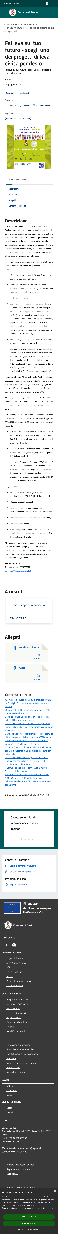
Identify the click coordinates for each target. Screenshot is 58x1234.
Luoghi (9, 1107)
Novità (16, 24)
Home (6, 24)
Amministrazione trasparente (20, 1187)
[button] (29, 1229)
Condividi (10, 93)
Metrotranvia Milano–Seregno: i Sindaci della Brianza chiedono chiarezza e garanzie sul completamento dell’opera (26, 761)
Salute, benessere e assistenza (21, 1063)
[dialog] (29, 1211)
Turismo (10, 1026)
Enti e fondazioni (14, 972)
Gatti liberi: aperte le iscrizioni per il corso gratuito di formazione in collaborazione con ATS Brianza (29, 735)
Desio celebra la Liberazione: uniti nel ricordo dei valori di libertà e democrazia (28, 718)
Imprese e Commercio (16, 1013)
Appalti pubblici (13, 1017)
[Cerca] (52, 12)
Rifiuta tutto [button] (29, 1223)
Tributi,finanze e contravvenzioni (22, 1054)
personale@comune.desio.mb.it (18, 571)
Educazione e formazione (18, 1045)
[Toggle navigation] (5, 12)
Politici (9, 976)
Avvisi (9, 1095)
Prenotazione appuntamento (20, 1164)
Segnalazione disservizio (18, 1169)
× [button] (55, 1191)
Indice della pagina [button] (17, 179)
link (3, 1211)
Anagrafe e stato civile (17, 999)
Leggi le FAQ (12, 1173)
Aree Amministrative (16, 963)
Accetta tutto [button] (29, 1217)
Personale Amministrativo (18, 981)
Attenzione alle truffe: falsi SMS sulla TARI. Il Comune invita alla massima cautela (26, 742)
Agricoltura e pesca (15, 1072)
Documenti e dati (14, 985)
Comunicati (28, 24)
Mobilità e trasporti (15, 1031)
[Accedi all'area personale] (47, 3)
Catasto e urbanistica (16, 1022)
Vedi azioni (24, 93)
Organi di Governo (15, 958)
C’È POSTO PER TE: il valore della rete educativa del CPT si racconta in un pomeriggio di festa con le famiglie (28, 751)
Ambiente (11, 1058)
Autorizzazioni (13, 1067)
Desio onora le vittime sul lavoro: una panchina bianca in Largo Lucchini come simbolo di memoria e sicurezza (29, 727)
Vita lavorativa (13, 1008)
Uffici (8, 967)
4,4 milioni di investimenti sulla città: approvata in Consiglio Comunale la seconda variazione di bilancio (28, 703)
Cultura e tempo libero (17, 1004)
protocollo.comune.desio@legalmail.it (24, 1148)
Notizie (9, 1086)
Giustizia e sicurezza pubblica (20, 1049)
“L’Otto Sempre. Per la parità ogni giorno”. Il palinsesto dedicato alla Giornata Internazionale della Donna (28, 781)
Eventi (9, 1112)
